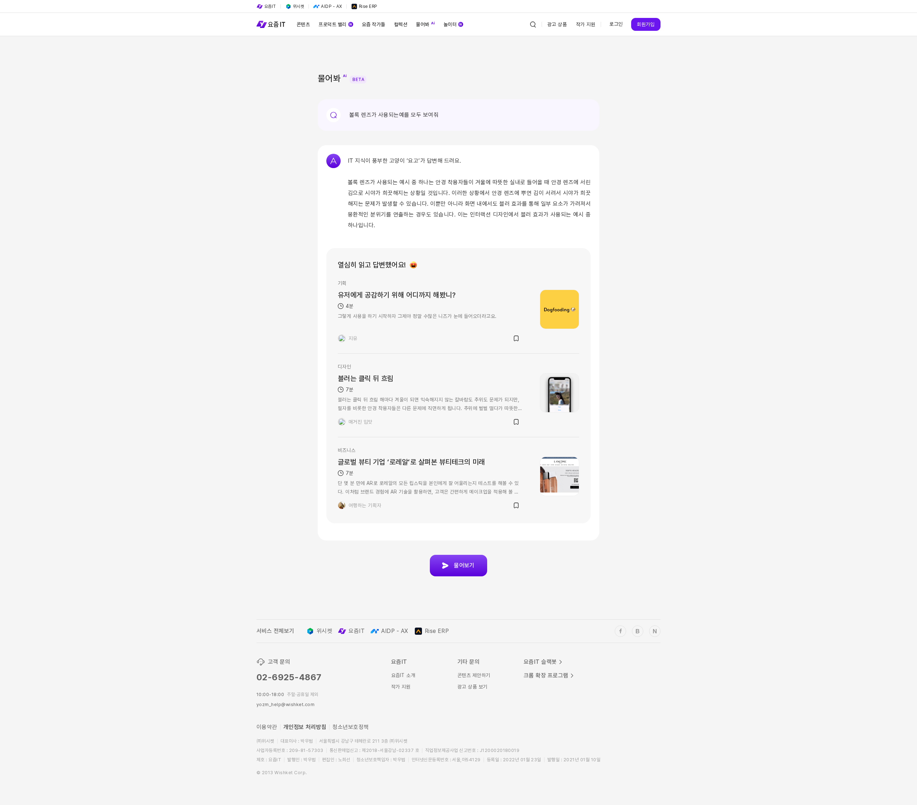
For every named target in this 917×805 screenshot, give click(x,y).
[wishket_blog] (637, 631)
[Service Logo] (270, 24)
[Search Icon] (533, 24)
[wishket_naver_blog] (655, 631)
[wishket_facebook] (620, 631)
